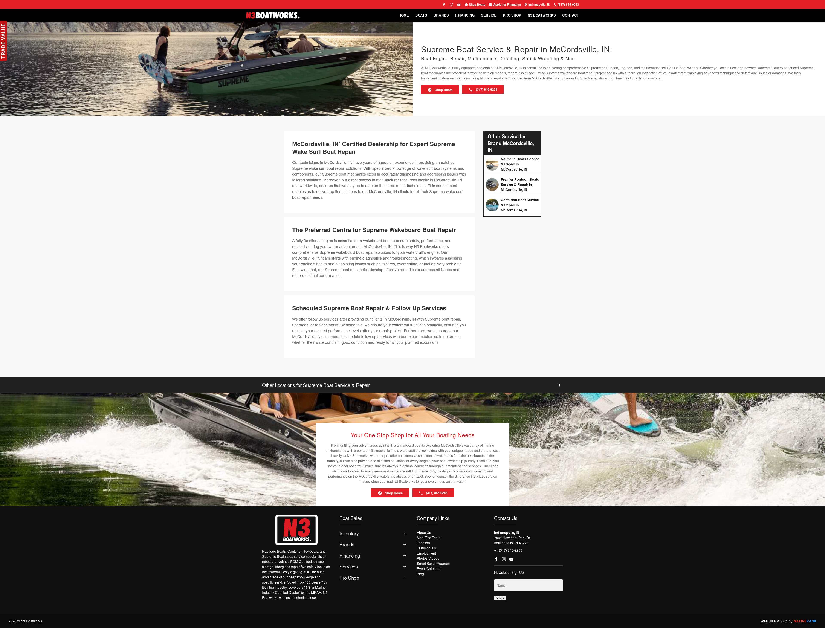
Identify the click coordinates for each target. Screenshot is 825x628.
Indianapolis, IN (538, 4)
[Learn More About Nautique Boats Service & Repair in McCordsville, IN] (512, 164)
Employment (426, 553)
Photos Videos (428, 558)
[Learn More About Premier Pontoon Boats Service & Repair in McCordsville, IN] (512, 185)
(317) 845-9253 (568, 4)
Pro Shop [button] (349, 577)
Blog (420, 573)
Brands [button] (346, 544)
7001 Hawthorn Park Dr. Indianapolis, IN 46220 (512, 540)
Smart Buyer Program (433, 563)
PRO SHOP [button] (512, 15)
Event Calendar (429, 568)
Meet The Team (428, 537)
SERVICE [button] (489, 15)
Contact (570, 15)
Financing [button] (349, 555)
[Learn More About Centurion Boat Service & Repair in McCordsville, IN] (512, 205)
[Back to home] (273, 15)
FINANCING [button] (465, 15)
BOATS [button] (421, 15)
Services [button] (348, 566)
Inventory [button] (349, 533)
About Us (424, 532)
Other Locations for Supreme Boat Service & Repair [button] (316, 385)
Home (404, 15)
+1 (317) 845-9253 (508, 550)
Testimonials (426, 547)
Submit (500, 598)
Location (423, 542)
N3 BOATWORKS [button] (542, 15)
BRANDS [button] (441, 15)
